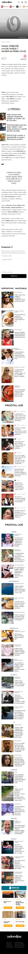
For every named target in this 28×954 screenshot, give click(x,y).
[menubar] (22, 2)
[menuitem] (22, 2)
